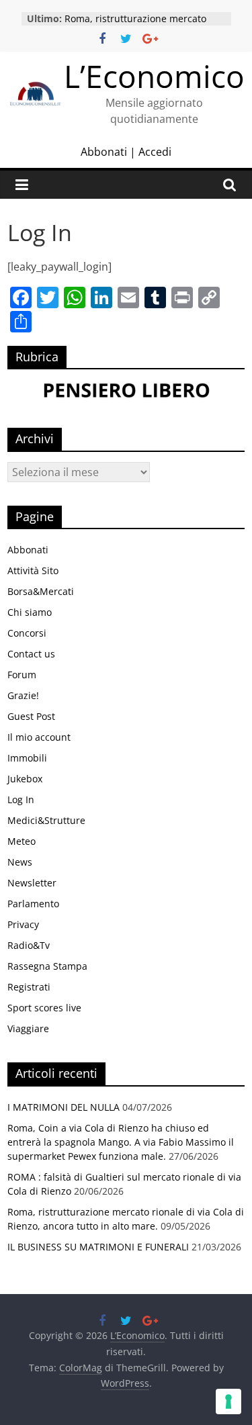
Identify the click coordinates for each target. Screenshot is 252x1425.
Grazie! (23, 695)
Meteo (21, 841)
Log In (20, 799)
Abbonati (104, 151)
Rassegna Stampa (47, 966)
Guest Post (31, 716)
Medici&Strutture (46, 820)
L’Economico (154, 76)
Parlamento (33, 903)
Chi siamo (29, 612)
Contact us (31, 653)
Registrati (28, 986)
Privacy (23, 924)
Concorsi (26, 633)
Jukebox (24, 778)
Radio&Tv (28, 945)
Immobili (27, 757)
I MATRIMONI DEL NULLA (63, 1107)
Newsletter (31, 882)
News (19, 862)
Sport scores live (44, 1007)
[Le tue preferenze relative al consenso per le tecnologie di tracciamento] (228, 1401)
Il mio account (39, 737)
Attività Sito (32, 570)
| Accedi (149, 151)
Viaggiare (28, 1028)
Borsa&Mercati (40, 591)
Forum (21, 674)
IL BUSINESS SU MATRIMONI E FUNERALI (98, 1246)
